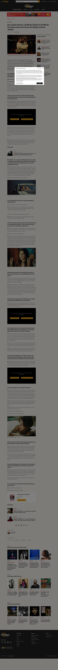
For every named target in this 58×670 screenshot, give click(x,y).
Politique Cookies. (39, 76)
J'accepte (39, 83)
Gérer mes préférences (19, 83)
